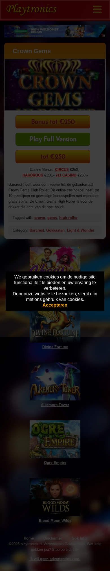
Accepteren (55, 305)
